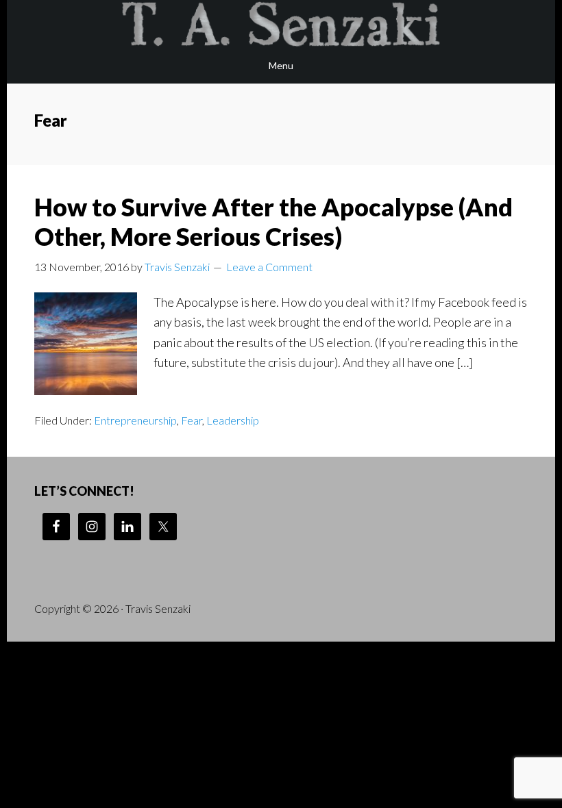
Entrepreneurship (135, 420)
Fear (191, 420)
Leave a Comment (269, 266)
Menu (281, 65)
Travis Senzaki (281, 24)
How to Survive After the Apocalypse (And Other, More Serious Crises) (273, 221)
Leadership (232, 420)
